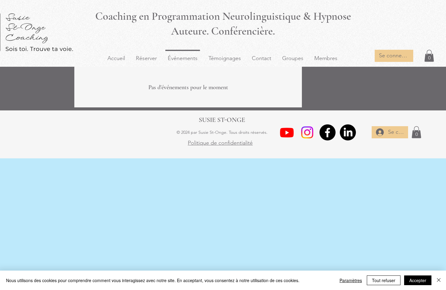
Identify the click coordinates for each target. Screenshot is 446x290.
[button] (429, 56)
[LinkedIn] (348, 132)
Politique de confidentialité (220, 143)
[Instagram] (307, 132)
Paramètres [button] (351, 280)
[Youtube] (287, 132)
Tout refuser (383, 280)
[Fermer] (438, 280)
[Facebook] (327, 132)
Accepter (417, 280)
